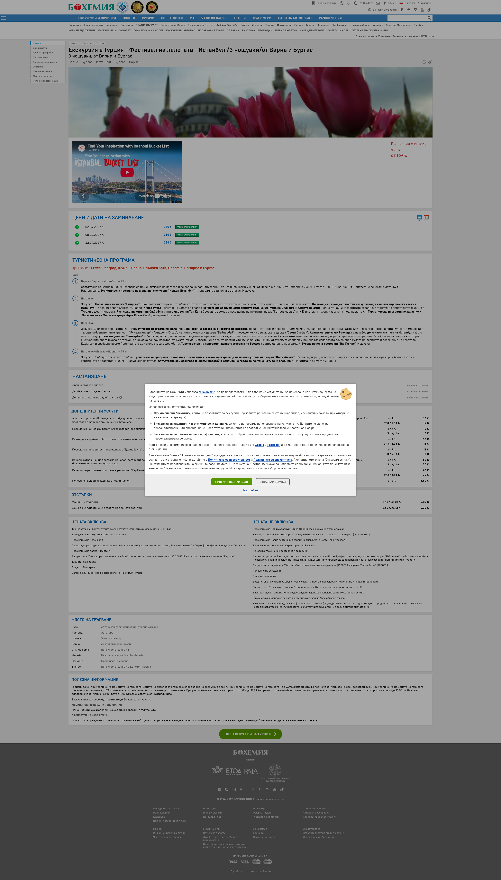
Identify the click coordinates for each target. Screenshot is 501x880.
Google (259, 444)
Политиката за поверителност (229, 459)
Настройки (250, 490)
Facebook (273, 444)
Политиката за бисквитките (272, 459)
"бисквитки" (207, 392)
